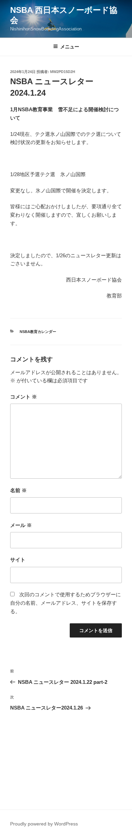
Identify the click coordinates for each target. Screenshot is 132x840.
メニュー (69, 46)
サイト (17, 559)
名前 (18, 490)
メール (21, 525)
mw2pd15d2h (62, 72)
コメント (23, 397)
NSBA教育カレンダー (38, 332)
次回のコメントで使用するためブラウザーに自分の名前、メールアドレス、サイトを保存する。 (65, 603)
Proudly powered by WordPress (44, 823)
